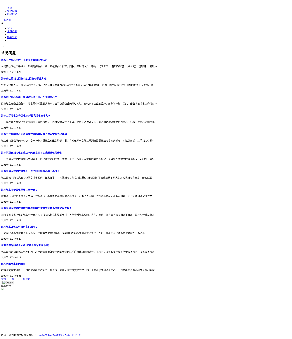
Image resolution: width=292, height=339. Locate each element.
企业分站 (76, 335)
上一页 (10, 279)
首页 (9, 8)
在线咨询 (6, 20)
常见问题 (12, 11)
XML (67, 335)
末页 (28, 279)
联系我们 (12, 14)
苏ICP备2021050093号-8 (51, 335)
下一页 (21, 279)
